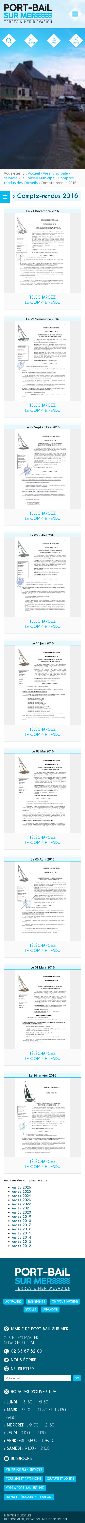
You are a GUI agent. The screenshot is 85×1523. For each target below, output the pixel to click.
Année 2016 (21, 1229)
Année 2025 (21, 1192)
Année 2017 (21, 1225)
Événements (36, 1301)
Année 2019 (21, 1217)
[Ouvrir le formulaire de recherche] (9, 41)
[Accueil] (28, 14)
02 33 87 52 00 (26, 1351)
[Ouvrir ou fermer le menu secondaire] (5, 197)
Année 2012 (21, 1246)
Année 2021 (21, 1208)
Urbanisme (50, 1309)
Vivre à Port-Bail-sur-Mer (25, 1488)
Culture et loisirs (60, 1479)
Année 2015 (21, 1233)
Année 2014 (21, 1237)
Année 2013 (21, 1242)
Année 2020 (21, 1212)
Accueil (34, 173)
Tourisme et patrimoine (23, 1479)
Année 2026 (21, 1187)
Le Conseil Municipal (38, 178)
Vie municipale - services (24, 1469)
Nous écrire (23, 1359)
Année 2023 (21, 1200)
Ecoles (31, 1309)
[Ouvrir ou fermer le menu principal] (75, 14)
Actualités (13, 1301)
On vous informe (65, 1301)
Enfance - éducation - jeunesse (29, 1497)
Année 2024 (21, 1196)
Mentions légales (17, 1515)
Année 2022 (21, 1204)
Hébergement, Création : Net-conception (35, 1519)
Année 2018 (21, 1221)
